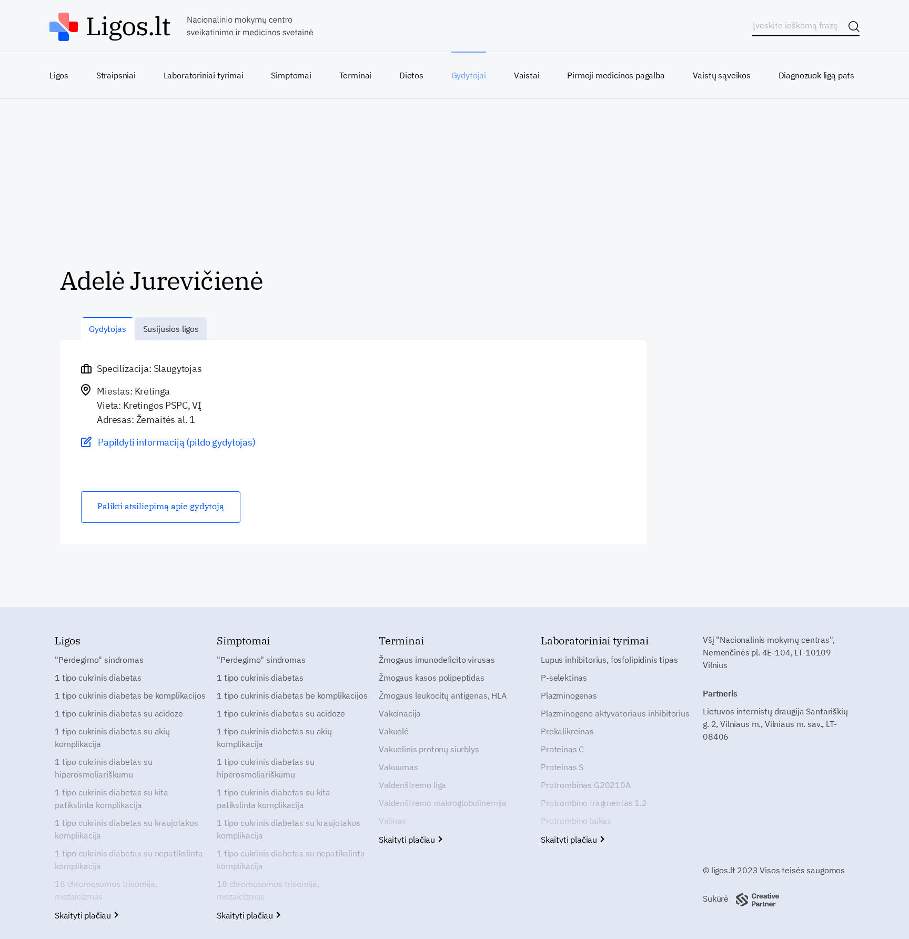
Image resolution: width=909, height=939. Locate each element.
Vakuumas (398, 767)
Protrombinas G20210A (586, 785)
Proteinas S (562, 767)
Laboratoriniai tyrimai (204, 75)
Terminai (355, 75)
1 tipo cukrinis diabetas (98, 677)
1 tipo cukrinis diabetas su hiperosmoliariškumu (104, 768)
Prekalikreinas (567, 731)
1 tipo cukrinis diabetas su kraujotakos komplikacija (126, 829)
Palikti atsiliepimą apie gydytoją (160, 506)
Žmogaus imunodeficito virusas (436, 659)
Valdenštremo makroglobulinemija (443, 802)
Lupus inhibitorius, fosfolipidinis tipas (609, 659)
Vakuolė (394, 731)
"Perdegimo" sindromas (99, 659)
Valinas (392, 820)
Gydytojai (468, 75)
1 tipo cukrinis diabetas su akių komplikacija (112, 737)
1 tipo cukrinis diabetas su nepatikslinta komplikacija (129, 859)
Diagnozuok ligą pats (816, 75)
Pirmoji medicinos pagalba (616, 75)
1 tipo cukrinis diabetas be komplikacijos (130, 695)
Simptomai (291, 75)
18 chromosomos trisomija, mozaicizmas (106, 890)
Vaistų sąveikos (722, 75)
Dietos (411, 75)
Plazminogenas (569, 695)
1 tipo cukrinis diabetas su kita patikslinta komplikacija (111, 798)
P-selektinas (564, 677)
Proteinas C (562, 749)
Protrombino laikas (576, 820)
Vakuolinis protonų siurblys (429, 749)
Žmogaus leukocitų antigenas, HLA (443, 695)
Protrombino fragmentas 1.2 (594, 802)
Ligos (58, 75)
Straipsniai (116, 75)
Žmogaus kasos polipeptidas (431, 677)
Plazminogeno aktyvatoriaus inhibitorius (615, 713)
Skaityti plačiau (84, 915)
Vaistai (527, 75)
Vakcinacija (400, 713)
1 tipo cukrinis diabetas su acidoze (119, 713)
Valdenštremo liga (412, 785)
